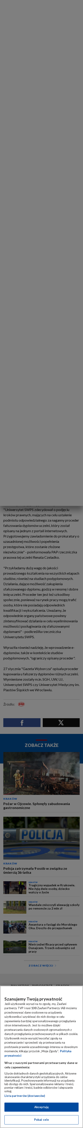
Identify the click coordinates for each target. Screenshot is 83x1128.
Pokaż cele (41, 1119)
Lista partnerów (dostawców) (24, 1096)
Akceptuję (41, 1107)
